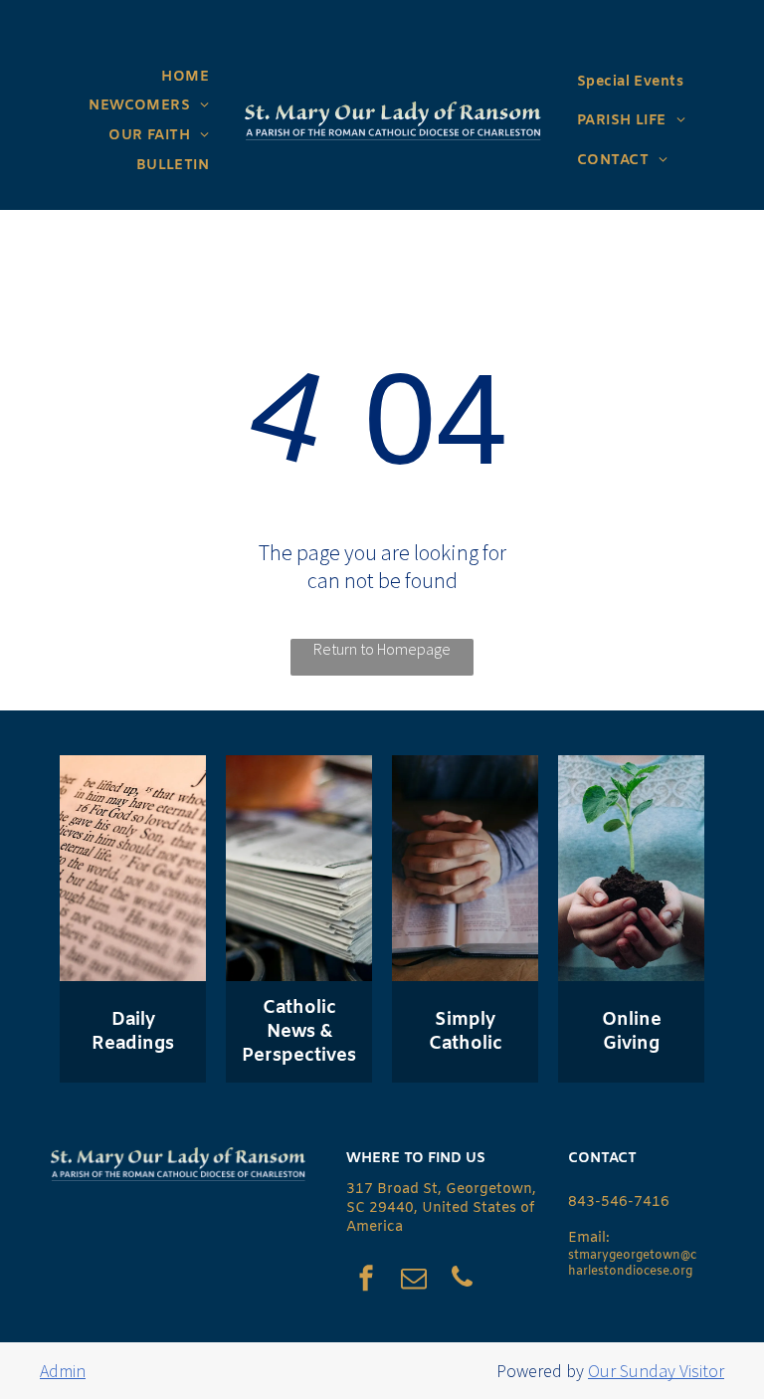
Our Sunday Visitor (656, 1370)
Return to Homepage (382, 649)
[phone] (461, 1280)
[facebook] (366, 1280)
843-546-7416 (618, 1202)
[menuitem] (185, 77)
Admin (63, 1370)
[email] (414, 1280)
